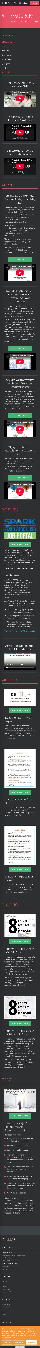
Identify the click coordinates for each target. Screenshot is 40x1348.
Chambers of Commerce (9, 1258)
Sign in (26, 3)
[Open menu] (2, 3)
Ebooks (4, 1309)
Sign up (34, 3)
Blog (3, 1284)
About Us (4, 1281)
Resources (26, 21)
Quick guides (6, 64)
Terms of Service (7, 1292)
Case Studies (6, 1307)
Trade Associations (7, 1260)
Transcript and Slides (20, 259)
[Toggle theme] (20, 3)
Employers (5, 1269)
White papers (7, 59)
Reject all (7, 1342)
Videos (4, 46)
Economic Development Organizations (13, 1255)
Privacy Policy (6, 1289)
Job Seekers (5, 1266)
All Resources (7, 42)
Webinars (5, 51)
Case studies (6, 55)
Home (13, 21)
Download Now (21, 544)
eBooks (4, 68)
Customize (19, 1342)
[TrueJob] (10, 3)
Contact (4, 1286)
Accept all (31, 1342)
